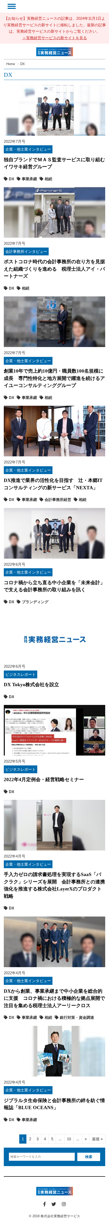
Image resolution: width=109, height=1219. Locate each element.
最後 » (97, 1139)
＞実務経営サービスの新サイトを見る (54, 38)
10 (69, 1139)
